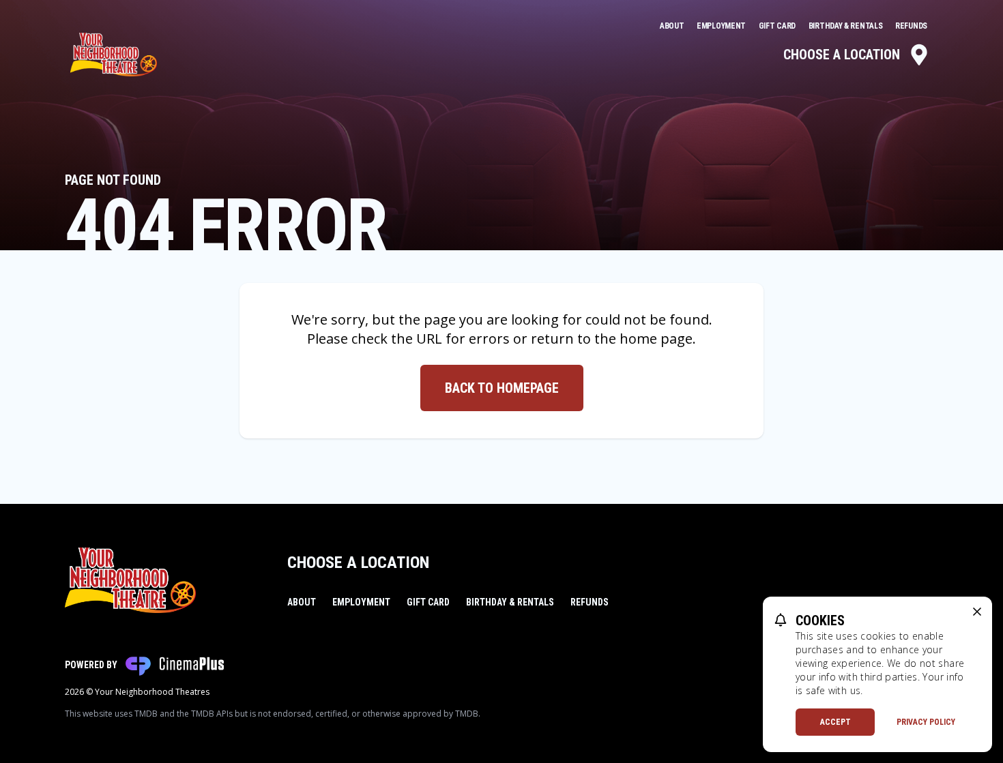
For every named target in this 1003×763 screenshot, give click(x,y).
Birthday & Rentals (846, 26)
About (673, 26)
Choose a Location (841, 54)
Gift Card (778, 26)
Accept (835, 722)
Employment (722, 26)
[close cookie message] (977, 611)
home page (656, 338)
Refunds (911, 26)
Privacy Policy (926, 722)
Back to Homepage (502, 388)
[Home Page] (113, 54)
